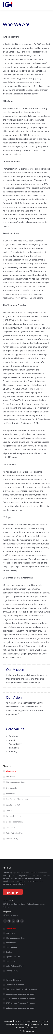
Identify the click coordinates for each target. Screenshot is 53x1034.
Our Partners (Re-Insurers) (17, 799)
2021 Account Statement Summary (20, 999)
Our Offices (11, 827)
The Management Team (15, 782)
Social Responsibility (14, 822)
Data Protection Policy (15, 833)
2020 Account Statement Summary (20, 1003)
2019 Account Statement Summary (20, 1008)
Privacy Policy (12, 839)
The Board (10, 777)
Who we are (11, 771)
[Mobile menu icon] (48, 5)
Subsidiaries (11, 794)
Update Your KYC (13, 805)
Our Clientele (11, 788)
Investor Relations (13, 816)
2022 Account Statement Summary (20, 994)
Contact (9, 810)
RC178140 (12, 893)
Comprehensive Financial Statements (21, 989)
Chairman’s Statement (15, 985)
